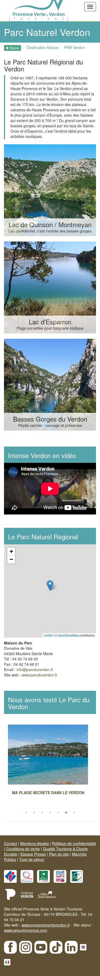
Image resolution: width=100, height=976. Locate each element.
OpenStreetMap (68, 635)
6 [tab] (66, 812)
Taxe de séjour (31, 859)
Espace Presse (33, 854)
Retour (14, 48)
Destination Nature (42, 47)
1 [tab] (26, 812)
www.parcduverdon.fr (39, 674)
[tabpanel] (50, 761)
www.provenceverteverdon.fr (46, 925)
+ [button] (11, 551)
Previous (4, 766)
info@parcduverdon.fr (35, 669)
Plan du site (59, 854)
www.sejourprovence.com (25, 930)
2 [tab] (34, 812)
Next (96, 766)
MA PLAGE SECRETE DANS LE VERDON (48, 792)
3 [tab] (42, 812)
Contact (10, 843)
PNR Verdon (74, 47)
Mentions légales (34, 843)
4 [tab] (50, 812)
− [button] (11, 559)
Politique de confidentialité (74, 843)
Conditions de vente (23, 848)
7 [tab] (74, 812)
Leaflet (48, 635)
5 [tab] (58, 812)
